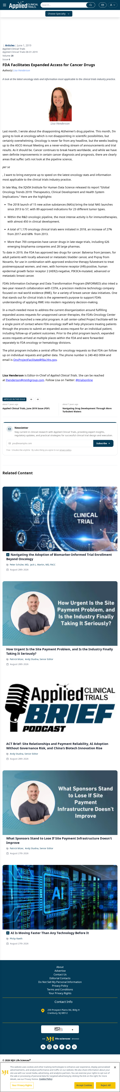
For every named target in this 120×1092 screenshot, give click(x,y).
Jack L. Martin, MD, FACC (42, 564)
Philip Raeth (16, 938)
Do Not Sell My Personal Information (60, 982)
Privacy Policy (60, 985)
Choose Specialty (56, 13)
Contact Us (60, 974)
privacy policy (65, 450)
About (60, 967)
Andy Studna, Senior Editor (39, 659)
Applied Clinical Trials (13, 48)
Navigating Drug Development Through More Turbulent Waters (87, 410)
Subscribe (101, 443)
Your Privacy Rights (60, 993)
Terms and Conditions (60, 989)
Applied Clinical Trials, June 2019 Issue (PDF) (26, 408)
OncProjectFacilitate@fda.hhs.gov (35, 360)
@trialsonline (84, 380)
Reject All (106, 1085)
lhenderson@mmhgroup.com (25, 380)
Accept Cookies (84, 1085)
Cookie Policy (45, 1079)
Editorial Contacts (60, 978)
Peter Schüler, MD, (19, 564)
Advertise (60, 970)
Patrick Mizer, (17, 659)
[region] (60, 1077)
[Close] (115, 1067)
